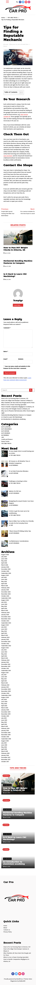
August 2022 (5, 648)
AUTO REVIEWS (5, 433)
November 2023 (6, 619)
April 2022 (4, 656)
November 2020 (6, 691)
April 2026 (4, 563)
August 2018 (5, 741)
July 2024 (4, 602)
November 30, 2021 (15, 44)
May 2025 (4, 581)
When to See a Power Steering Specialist (13, 404)
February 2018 (5, 753)
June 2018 (4, 745)
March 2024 (4, 610)
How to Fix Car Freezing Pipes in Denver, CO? (14, 398)
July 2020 (4, 699)
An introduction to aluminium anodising (13, 419)
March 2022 (4, 658)
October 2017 (5, 761)
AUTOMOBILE (5, 435)
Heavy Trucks (5, 441)
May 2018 (4, 747)
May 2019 (4, 722)
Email (5, 359)
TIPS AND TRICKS (24, 44)
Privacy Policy (7, 932)
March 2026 (4, 565)
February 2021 (5, 685)
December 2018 (5, 732)
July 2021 (3, 674)
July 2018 (4, 743)
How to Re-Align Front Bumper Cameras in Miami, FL (17, 400)
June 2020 (4, 701)
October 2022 (5, 643)
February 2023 (5, 637)
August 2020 (5, 697)
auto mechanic (7, 156)
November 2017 (5, 759)
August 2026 (5, 554)
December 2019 (5, 712)
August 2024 (5, 600)
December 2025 (5, 569)
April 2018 (4, 749)
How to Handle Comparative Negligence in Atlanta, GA (17, 407)
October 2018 (5, 737)
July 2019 (4, 718)
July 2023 (4, 627)
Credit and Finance (7, 439)
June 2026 (4, 559)
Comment (6, 328)
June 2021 (4, 677)
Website (20, 359)
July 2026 (4, 556)
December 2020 (6, 689)
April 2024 (4, 608)
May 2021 (4, 679)
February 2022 (5, 660)
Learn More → (18, 305)
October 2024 (5, 596)
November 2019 (5, 714)
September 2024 (6, 598)
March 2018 (4, 751)
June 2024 (4, 604)
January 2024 (5, 614)
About (5, 928)
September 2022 (6, 645)
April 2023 (4, 633)
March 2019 (4, 726)
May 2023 (4, 631)
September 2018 (6, 739)
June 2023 (4, 629)
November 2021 (5, 666)
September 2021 (6, 670)
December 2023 (5, 616)
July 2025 (4, 577)
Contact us (6, 930)
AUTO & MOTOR (5, 427)
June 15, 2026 (7, 266)
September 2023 (6, 623)
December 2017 (5, 757)
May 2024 (4, 606)
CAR (2, 437)
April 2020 (4, 705)
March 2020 (4, 708)
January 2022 (5, 662)
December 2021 (5, 664)
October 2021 (5, 668)
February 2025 (5, 588)
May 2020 (4, 703)
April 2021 (4, 681)
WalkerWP (22, 981)
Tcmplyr (7, 44)
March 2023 (4, 635)
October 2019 (5, 716)
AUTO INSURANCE (6, 429)
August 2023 (5, 625)
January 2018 (5, 755)
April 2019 (4, 724)
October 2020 (5, 693)
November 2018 (5, 734)
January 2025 (5, 590)
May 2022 (4, 654)
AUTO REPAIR (5, 431)
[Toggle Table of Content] (20, 92)
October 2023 (5, 621)
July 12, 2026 (7, 253)
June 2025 (4, 579)
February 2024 (5, 612)
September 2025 (6, 573)
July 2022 (4, 650)
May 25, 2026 (7, 866)
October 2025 (5, 571)
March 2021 (4, 683)
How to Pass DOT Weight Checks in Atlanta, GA (15, 248)
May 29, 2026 (7, 279)
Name (5, 351)
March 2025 (4, 585)
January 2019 (5, 730)
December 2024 (6, 592)
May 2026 (4, 561)
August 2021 (4, 672)
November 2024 (6, 594)
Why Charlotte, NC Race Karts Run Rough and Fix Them (17, 402)
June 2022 (4, 652)
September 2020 (6, 695)
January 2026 (5, 567)
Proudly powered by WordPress (13, 979)
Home (5, 925)
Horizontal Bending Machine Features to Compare (17, 262)
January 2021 (5, 687)
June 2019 (4, 720)
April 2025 (4, 583)
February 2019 (5, 728)
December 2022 (5, 641)
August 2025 (5, 575)
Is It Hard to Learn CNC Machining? (15, 275)
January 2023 (5, 639)
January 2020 (5, 710)
